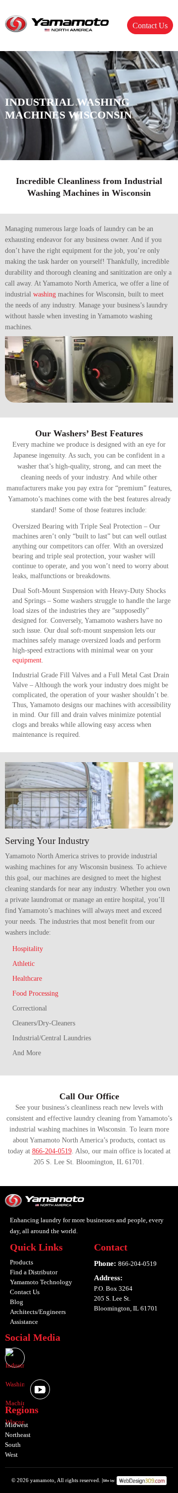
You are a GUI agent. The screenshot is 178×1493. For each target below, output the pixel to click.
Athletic (23, 963)
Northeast (18, 1434)
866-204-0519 (52, 1151)
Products (21, 1262)
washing (44, 294)
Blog (16, 1302)
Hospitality (27, 949)
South (13, 1444)
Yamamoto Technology (41, 1282)
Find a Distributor (33, 1272)
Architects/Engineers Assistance (38, 1316)
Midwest (16, 1425)
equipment (27, 660)
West (11, 1454)
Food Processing (35, 993)
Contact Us (150, 25)
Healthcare (27, 978)
